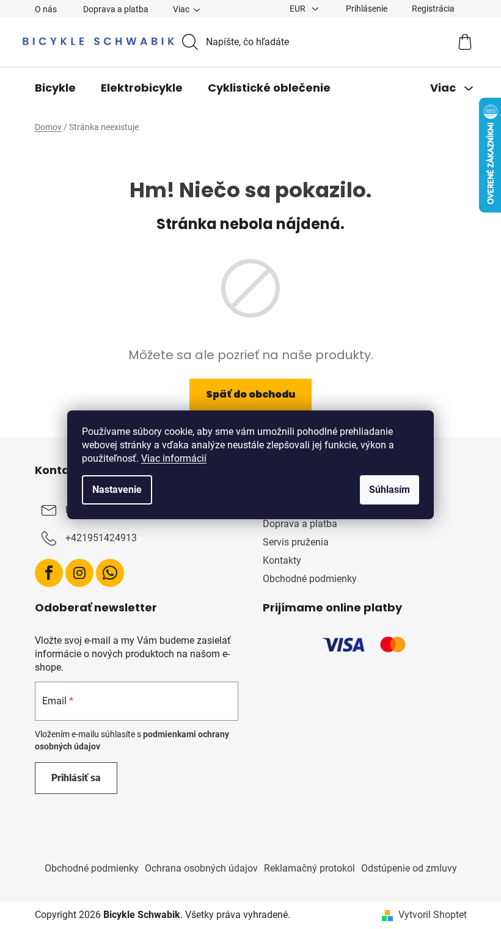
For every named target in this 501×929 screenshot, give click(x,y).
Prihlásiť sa (76, 778)
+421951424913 (101, 538)
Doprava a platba (115, 9)
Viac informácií (174, 458)
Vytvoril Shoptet (432, 914)
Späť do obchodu (250, 394)
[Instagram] (79, 573)
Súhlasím (389, 489)
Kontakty (282, 560)
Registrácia (433, 8)
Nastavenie (117, 489)
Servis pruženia (296, 542)
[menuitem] (55, 88)
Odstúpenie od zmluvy (409, 868)
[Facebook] (49, 573)
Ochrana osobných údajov (201, 868)
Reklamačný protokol (309, 868)
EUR (298, 8)
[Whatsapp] (110, 573)
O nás (46, 9)
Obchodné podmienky (310, 579)
